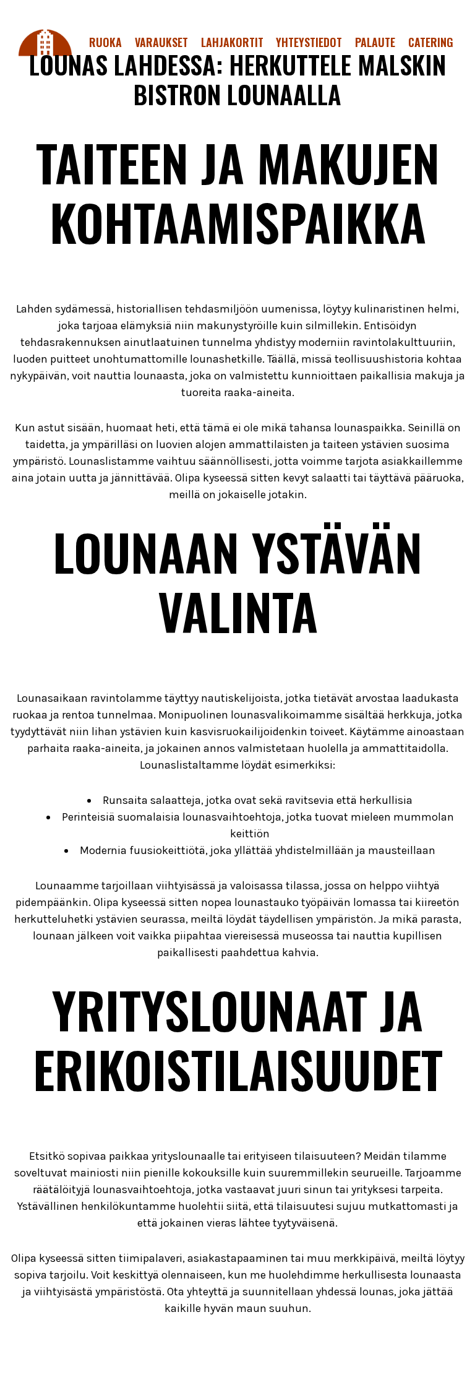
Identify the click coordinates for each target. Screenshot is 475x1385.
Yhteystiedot (309, 42)
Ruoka (105, 42)
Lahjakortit (232, 42)
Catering (430, 42)
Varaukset (161, 42)
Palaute (375, 42)
